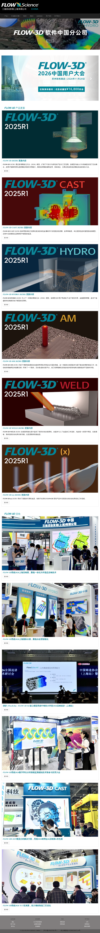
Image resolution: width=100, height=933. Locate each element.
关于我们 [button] (57, 16)
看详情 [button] (6, 171)
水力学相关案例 (37, 922)
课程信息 (62, 922)
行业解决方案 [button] (15, 16)
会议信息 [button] (39, 16)
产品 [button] (5, 16)
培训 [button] (24, 16)
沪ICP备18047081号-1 (50, 930)
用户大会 (13, 924)
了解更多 (50, 40)
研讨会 (13, 926)
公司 (87, 922)
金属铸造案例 (37, 924)
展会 (13, 922)
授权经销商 (87, 926)
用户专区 (48, 16)
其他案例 (37, 926)
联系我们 (87, 924)
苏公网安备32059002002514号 (70, 930)
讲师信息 (62, 924)
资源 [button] (31, 16)
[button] (8, 78)
